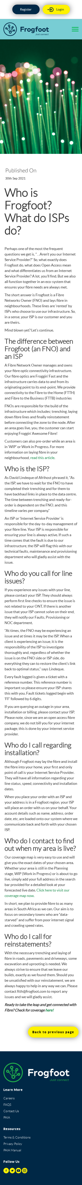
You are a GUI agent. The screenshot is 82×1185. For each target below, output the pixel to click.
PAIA (6, 1117)
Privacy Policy (12, 1144)
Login (60, 9)
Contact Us (11, 1111)
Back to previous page (53, 1032)
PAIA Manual (12, 1150)
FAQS (7, 1104)
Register (26, 9)
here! (49, 1010)
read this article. (42, 458)
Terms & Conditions (17, 1137)
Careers (9, 1098)
